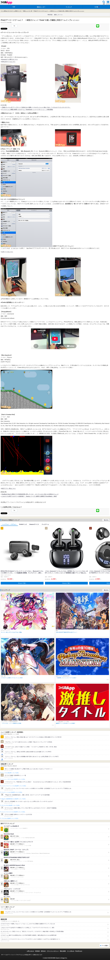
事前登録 (50, 14)
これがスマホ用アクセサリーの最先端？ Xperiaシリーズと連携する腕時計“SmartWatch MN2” (29, 496)
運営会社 (43, 951)
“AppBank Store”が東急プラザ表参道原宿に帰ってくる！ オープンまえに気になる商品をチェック (30, 494)
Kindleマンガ (23, 524)
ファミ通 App (6, 2)
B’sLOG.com (78, 951)
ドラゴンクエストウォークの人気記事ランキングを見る (14, 785)
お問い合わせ (30, 951)
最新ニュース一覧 (27, 11)
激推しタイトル (58, 14)
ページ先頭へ (105, 945)
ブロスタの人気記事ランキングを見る (10, 818)
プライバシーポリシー (53, 951)
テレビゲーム (45, 524)
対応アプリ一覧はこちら (8, 488)
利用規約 (37, 951)
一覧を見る (106, 520)
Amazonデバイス (34, 524)
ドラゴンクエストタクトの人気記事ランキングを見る (13, 811)
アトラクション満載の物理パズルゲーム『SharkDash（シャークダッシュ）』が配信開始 (27, 109)
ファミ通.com (70, 951)
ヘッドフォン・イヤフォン (9, 524)
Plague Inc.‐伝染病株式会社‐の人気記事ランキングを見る (14, 798)
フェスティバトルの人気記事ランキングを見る (12, 792)
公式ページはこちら (7, 252)
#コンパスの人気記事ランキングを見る (10, 772)
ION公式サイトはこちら (8, 61)
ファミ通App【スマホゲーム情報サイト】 (11, 11)
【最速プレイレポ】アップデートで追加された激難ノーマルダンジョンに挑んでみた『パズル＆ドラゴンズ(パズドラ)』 (36, 107)
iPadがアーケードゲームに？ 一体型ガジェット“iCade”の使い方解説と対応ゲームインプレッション (59, 11)
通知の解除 (63, 951)
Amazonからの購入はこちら (9, 59)
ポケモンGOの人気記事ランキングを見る (11, 805)
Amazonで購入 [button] (22, 583)
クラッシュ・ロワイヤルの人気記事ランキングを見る (13, 779)
